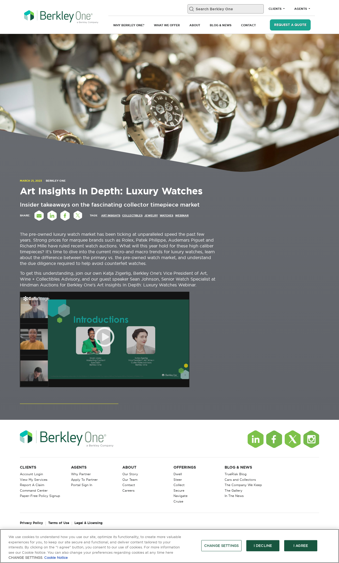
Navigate (180, 495)
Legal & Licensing (88, 523)
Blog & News (220, 25)
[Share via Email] (39, 215)
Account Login (31, 474)
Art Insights (110, 215)
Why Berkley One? (128, 25)
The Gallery (233, 490)
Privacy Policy (31, 523)
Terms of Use (58, 523)
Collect (179, 485)
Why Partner (81, 474)
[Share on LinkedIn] (52, 215)
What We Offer (167, 25)
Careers (128, 490)
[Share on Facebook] (65, 215)
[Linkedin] (256, 439)
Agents (301, 8)
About (194, 25)
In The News (234, 495)
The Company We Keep (243, 485)
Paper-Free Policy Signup (40, 495)
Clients (275, 8)
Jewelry (151, 215)
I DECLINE (263, 545)
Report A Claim (32, 485)
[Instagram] (311, 439)
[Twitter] (293, 439)
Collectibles (132, 215)
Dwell (177, 474)
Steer (177, 479)
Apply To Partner (84, 479)
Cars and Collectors (240, 479)
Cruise (178, 501)
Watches (166, 215)
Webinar (182, 215)
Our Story (130, 474)
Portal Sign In (81, 485)
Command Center (34, 490)
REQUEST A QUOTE (290, 25)
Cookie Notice (56, 557)
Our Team (129, 479)
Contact (248, 25)
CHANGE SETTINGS (221, 545)
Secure (178, 490)
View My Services (33, 479)
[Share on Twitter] (78, 215)
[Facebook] (274, 439)
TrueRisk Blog (236, 474)
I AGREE (300, 545)
